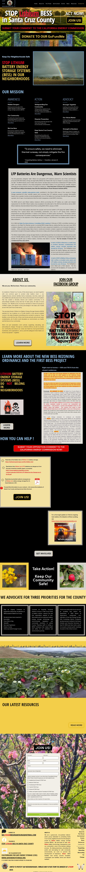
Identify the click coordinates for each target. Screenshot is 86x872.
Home (82, 829)
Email (44, 760)
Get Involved (80, 836)
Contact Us (81, 844)
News (82, 840)
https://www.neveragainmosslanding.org (64, 521)
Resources (81, 842)
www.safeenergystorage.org (14, 857)
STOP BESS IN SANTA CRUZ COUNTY (18, 843)
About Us (81, 832)
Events (82, 838)
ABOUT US (21, 279)
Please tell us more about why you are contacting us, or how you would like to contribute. (42, 805)
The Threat (81, 834)
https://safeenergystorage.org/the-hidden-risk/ (19, 462)
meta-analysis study (33, 192)
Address (29, 765)
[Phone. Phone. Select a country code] (29, 763)
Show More (11, 122)
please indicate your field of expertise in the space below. (38, 799)
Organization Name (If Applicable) (34, 771)
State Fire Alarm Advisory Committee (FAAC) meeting (34, 223)
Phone (28, 760)
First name (29, 755)
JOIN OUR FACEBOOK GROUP (66, 282)
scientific (25, 192)
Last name (45, 755)
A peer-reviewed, (16, 192)
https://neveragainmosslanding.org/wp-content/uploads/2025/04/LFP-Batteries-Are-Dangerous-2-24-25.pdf (23, 472)
